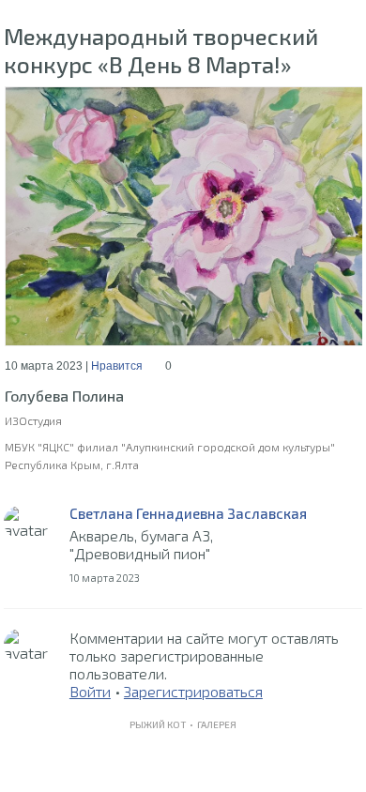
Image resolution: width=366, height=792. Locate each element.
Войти (90, 691)
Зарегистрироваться (193, 691)
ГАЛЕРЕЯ (216, 724)
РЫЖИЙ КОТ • (163, 724)
